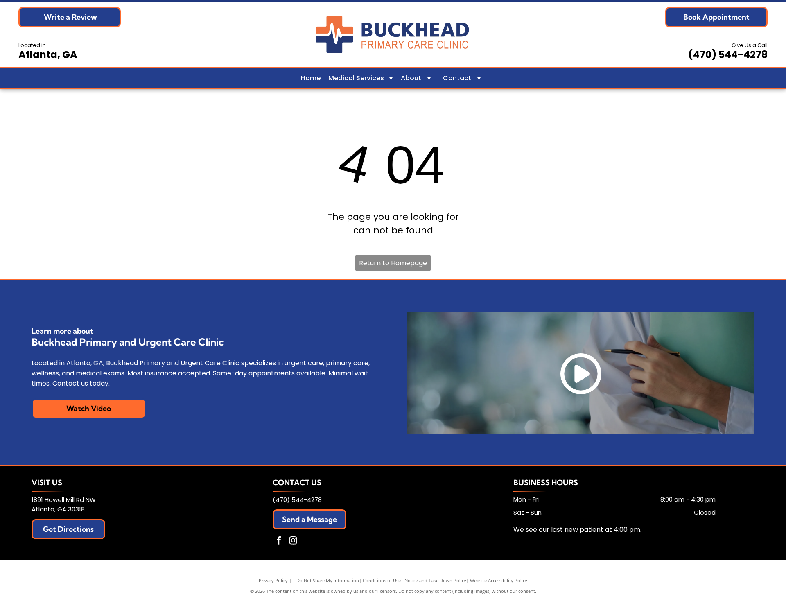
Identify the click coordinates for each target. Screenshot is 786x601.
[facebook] (279, 541)
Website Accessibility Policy (498, 580)
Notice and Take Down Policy (435, 580)
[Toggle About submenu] (429, 78)
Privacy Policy (273, 580)
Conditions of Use (382, 580)
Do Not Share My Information (327, 580)
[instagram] (293, 541)
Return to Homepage (393, 263)
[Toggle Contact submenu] (479, 78)
